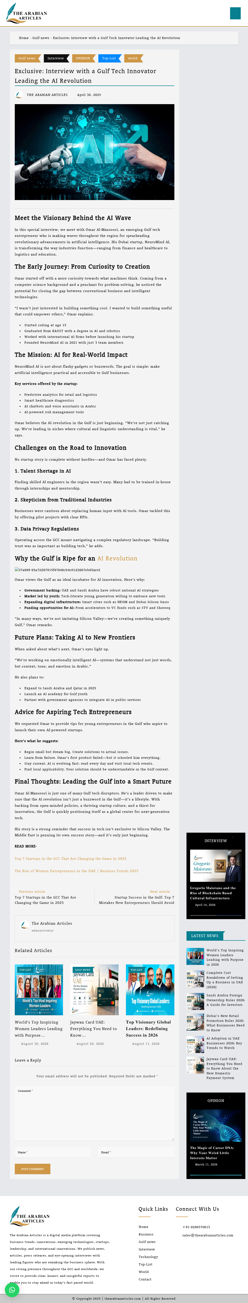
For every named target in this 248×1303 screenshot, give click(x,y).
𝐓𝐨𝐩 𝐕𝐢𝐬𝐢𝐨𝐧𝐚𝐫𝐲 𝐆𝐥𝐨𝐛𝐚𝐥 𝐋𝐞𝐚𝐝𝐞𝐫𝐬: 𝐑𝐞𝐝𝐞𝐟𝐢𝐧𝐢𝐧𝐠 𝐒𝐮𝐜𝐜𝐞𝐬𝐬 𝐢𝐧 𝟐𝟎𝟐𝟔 (148, 1029)
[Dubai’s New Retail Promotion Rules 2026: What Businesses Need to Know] (195, 1022)
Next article (160, 892)
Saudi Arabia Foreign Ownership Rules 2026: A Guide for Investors (226, 1000)
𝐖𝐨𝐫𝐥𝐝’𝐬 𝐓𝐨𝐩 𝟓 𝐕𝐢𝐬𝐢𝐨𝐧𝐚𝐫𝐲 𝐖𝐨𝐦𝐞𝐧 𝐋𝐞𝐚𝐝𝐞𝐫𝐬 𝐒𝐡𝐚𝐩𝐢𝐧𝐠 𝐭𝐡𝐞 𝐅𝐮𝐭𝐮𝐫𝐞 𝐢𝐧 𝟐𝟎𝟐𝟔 (214, 1153)
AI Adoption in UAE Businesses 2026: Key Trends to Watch (224, 1043)
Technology (148, 1257)
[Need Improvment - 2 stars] (19, 1076)
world (133, 58)
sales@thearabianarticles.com (207, 1235)
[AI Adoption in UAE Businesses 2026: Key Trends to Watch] (195, 1044)
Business (146, 1234)
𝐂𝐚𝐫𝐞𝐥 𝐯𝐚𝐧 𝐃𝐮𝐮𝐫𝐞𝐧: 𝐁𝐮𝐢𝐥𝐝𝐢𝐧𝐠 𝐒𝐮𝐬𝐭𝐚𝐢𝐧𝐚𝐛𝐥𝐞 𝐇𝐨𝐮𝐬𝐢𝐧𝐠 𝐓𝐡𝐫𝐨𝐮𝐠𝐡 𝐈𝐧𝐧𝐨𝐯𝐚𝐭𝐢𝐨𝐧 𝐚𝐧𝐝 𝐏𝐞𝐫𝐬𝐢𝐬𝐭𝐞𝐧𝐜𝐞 (215, 893)
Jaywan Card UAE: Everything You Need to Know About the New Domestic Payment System (224, 1068)
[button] (12, 1290)
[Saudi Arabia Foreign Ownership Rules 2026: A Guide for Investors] (195, 1001)
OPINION (83, 58)
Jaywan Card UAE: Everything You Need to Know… (93, 1029)
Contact (145, 1279)
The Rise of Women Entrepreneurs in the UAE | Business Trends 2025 (77, 871)
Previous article (32, 892)
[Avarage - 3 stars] (23, 1076)
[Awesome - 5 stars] (32, 1076)
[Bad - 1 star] (15, 1076)
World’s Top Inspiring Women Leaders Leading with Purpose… (39, 1029)
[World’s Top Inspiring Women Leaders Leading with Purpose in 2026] (195, 956)
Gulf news (40, 38)
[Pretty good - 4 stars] (27, 1076)
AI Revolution (117, 558)
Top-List (109, 58)
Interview (56, 58)
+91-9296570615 (196, 1227)
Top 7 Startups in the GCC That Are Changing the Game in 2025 (71, 858)
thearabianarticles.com (123, 1298)
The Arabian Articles (52, 923)
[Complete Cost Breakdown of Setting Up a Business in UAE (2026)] (195, 978)
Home (23, 38)
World (144, 1272)
